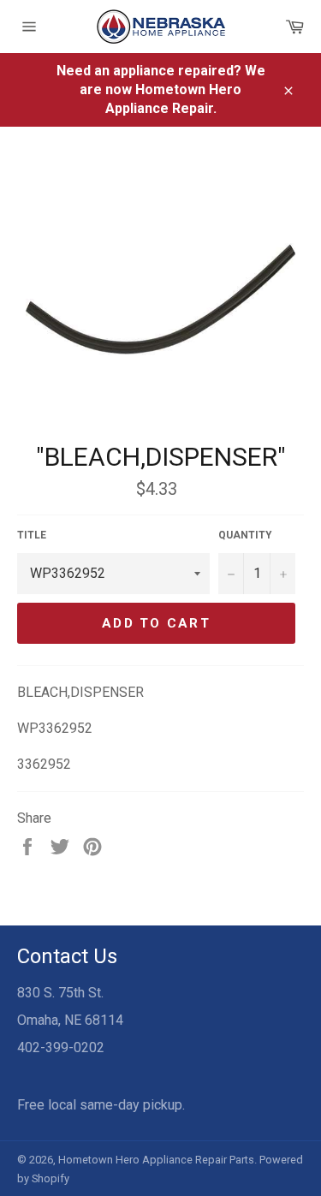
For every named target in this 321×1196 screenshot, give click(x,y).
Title (31, 535)
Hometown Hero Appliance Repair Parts (156, 1159)
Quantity (245, 535)
